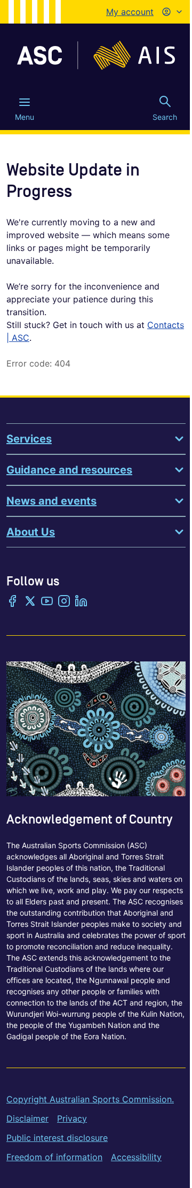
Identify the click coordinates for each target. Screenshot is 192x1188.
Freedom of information (54, 1157)
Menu (24, 116)
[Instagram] (64, 602)
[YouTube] (47, 602)
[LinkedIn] (81, 602)
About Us (30, 532)
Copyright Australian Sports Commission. (90, 1099)
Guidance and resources (69, 469)
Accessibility (136, 1157)
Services (29, 438)
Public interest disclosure (57, 1137)
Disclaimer (27, 1118)
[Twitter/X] (29, 602)
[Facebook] (12, 602)
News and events (51, 500)
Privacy (72, 1118)
